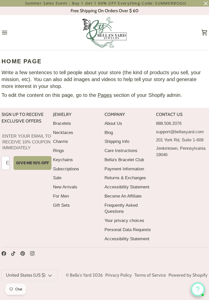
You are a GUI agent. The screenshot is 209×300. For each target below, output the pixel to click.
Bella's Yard (81, 275)
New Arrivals (65, 187)
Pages (105, 95)
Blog (108, 132)
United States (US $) (26, 275)
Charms (60, 141)
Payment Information (124, 169)
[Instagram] (32, 253)
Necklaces (63, 132)
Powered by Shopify (187, 275)
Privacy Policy (118, 275)
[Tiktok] (13, 253)
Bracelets (62, 123)
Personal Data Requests (127, 229)
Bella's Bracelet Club (124, 159)
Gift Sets (61, 205)
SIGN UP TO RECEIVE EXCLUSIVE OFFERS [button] (23, 118)
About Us (113, 123)
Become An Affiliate (122, 196)
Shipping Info (116, 141)
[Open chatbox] (198, 289)
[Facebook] (4, 253)
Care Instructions (120, 150)
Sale (57, 177)
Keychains (63, 159)
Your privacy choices (124, 220)
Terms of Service (150, 275)
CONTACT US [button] (169, 114)
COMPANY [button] (114, 114)
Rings (58, 150)
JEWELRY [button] (62, 114)
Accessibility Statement (126, 187)
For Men (61, 196)
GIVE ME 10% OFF (32, 162)
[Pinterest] (22, 253)
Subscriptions (66, 169)
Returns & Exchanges (125, 177)
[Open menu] (9, 32)
